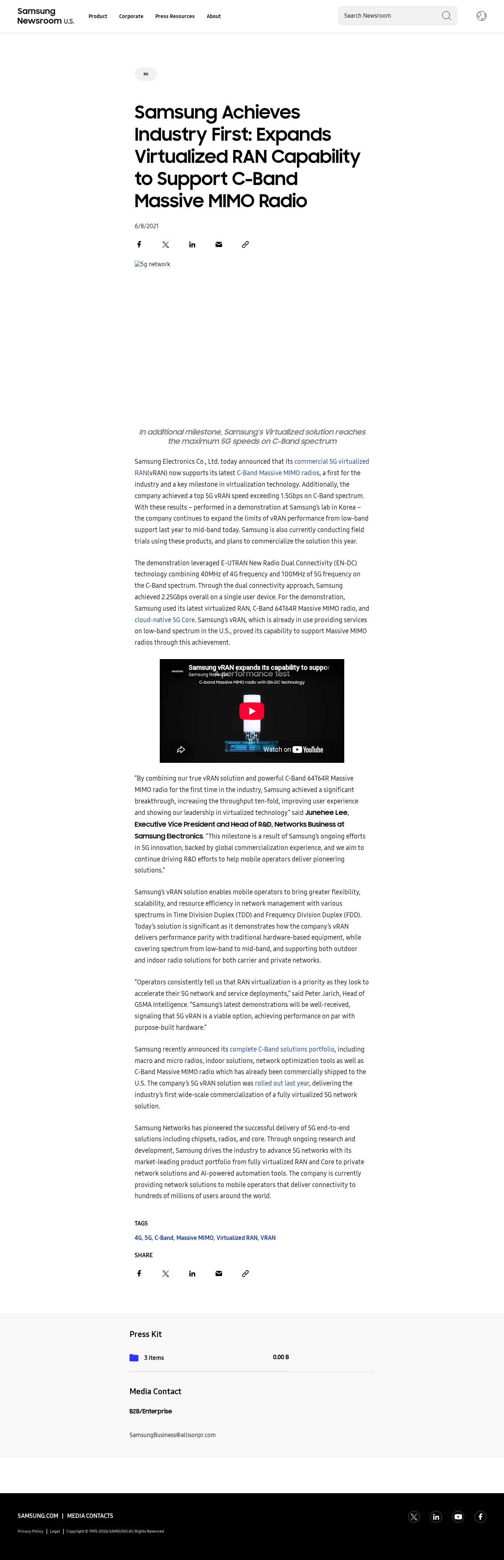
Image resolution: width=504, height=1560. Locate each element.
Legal (55, 1531)
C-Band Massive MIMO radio (277, 473)
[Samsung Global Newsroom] (481, 16)
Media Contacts (90, 1515)
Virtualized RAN (237, 1237)
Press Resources (175, 16)
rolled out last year (282, 1083)
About (214, 16)
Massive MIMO (195, 1237)
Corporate (131, 16)
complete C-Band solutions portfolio (282, 1049)
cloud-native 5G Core (165, 620)
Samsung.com (38, 1515)
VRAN (268, 1237)
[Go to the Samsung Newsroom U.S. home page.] (47, 16)
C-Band (164, 1237)
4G (138, 1237)
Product (98, 16)
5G (146, 74)
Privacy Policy (31, 1531)
